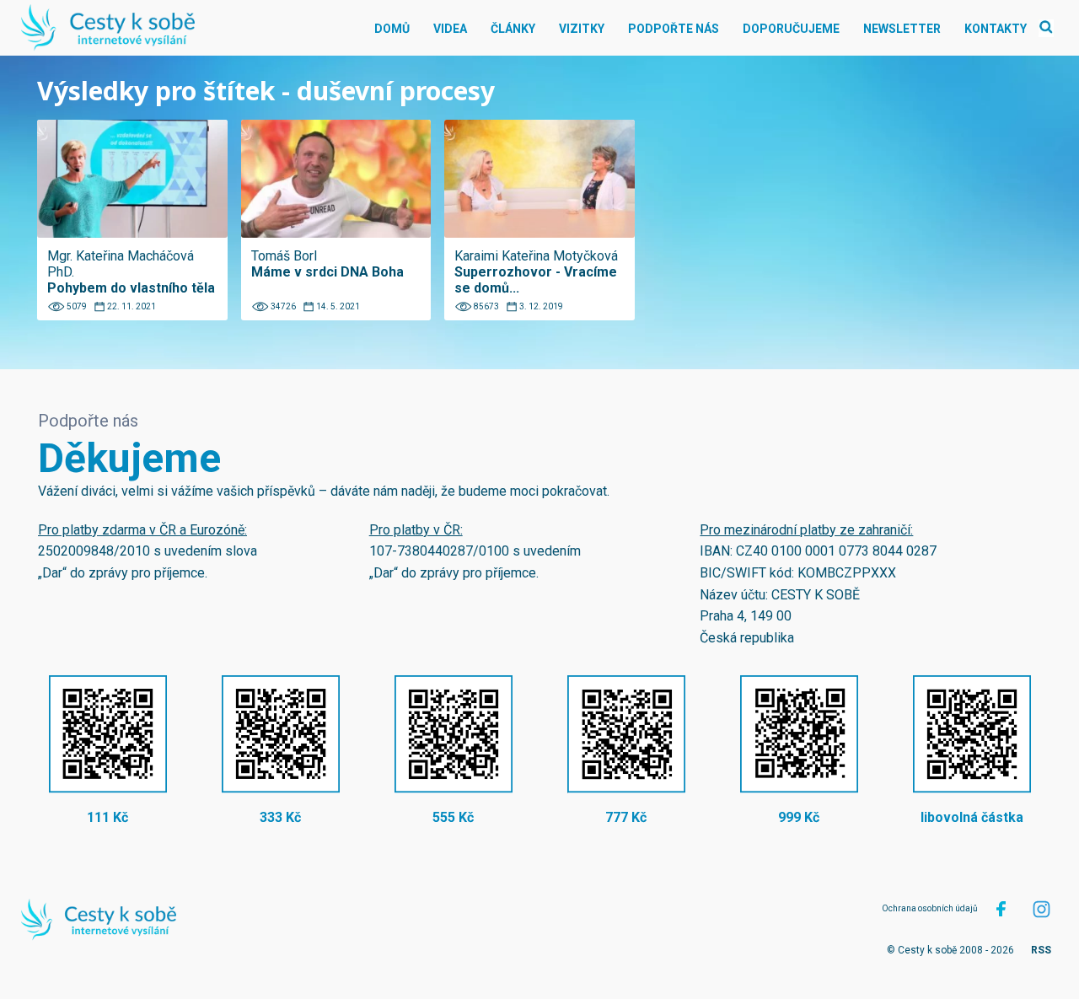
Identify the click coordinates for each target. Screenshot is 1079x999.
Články (513, 28)
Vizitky (581, 28)
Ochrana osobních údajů (930, 908)
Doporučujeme (791, 28)
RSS (1041, 950)
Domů (392, 28)
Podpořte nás (673, 28)
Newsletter (902, 28)
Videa (450, 28)
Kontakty (995, 28)
